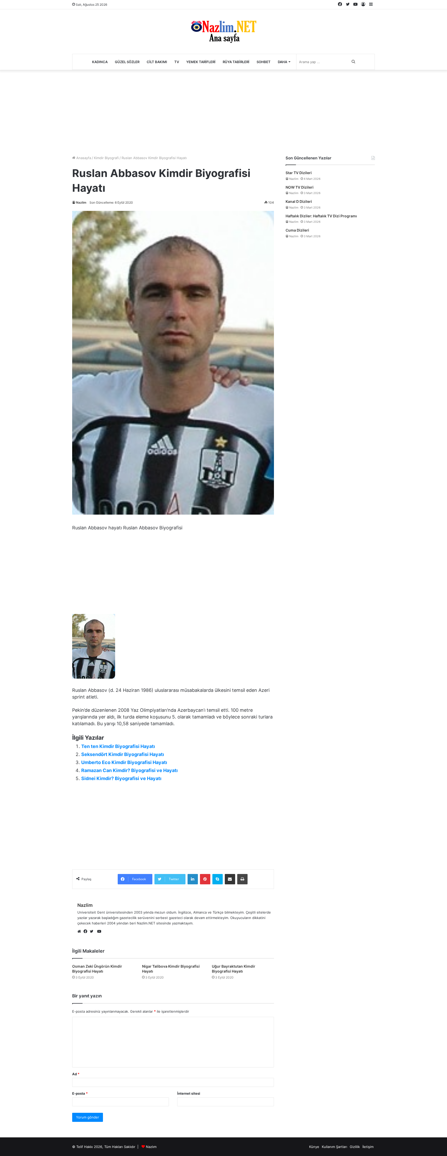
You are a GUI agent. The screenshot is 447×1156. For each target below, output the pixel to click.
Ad (75, 1074)
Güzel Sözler (127, 62)
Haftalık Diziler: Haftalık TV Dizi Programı (321, 216)
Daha (282, 62)
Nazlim (81, 202)
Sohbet (264, 62)
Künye (314, 1147)
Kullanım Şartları (334, 1147)
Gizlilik (355, 1147)
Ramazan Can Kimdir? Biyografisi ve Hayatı (129, 770)
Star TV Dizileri (299, 173)
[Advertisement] (223, 111)
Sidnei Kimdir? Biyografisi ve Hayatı (121, 778)
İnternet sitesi (188, 1093)
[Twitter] (93, 932)
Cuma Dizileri (297, 230)
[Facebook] (87, 932)
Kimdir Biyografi (106, 158)
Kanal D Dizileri (299, 201)
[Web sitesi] (80, 932)
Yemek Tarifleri (200, 62)
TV (176, 62)
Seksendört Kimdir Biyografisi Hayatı (122, 754)
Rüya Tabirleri (236, 62)
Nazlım (151, 1147)
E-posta (80, 1093)
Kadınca (100, 62)
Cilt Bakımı (157, 62)
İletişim (368, 1147)
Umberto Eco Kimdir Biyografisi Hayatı (124, 762)
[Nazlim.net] (223, 31)
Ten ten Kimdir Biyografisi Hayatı (118, 746)
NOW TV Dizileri (300, 187)
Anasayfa (83, 158)
